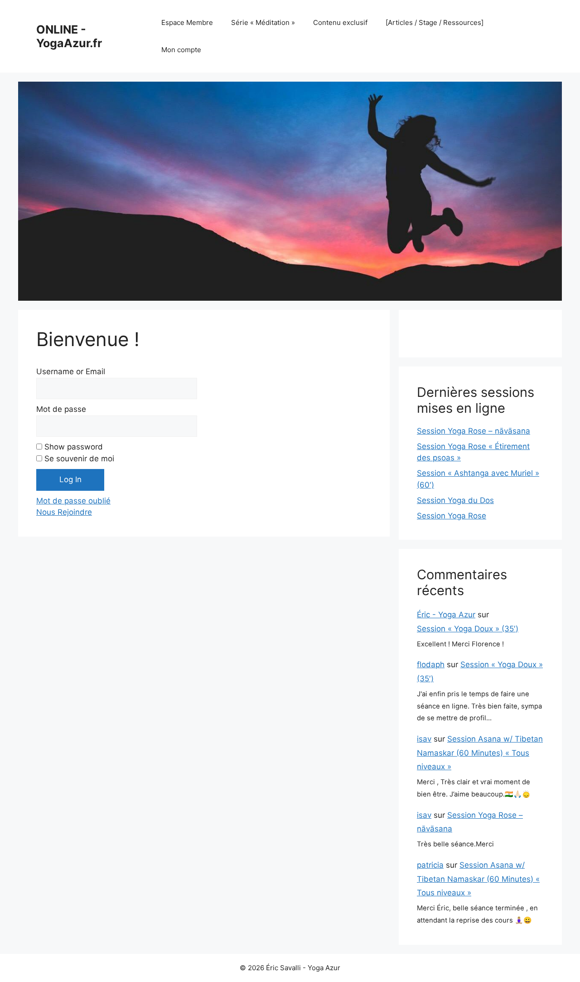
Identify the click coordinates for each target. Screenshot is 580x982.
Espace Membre (187, 22)
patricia (430, 865)
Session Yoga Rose (451, 515)
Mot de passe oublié (73, 500)
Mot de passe (61, 409)
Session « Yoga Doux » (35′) (467, 628)
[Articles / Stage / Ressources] (434, 22)
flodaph (431, 664)
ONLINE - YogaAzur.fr (69, 36)
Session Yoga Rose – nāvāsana (473, 430)
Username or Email (70, 371)
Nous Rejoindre (64, 512)
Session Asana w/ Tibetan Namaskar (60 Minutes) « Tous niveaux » (480, 752)
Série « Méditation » (263, 22)
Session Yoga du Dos (455, 500)
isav (424, 738)
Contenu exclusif (340, 22)
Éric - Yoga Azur (446, 614)
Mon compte (181, 49)
